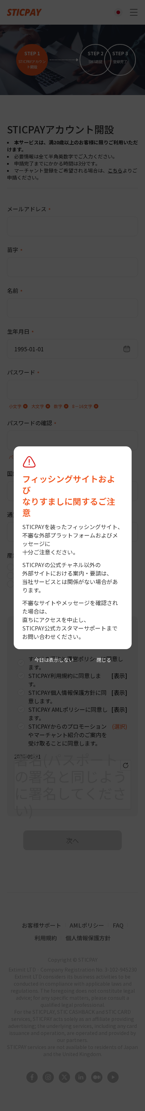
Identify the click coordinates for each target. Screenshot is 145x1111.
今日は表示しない (54, 659)
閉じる (103, 659)
